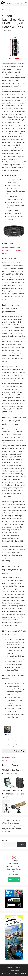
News (14, 10)
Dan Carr (7, 734)
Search (4, 840)
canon (7, 760)
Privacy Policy (17, 967)
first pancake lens (14, 64)
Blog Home (6, 10)
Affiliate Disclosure (14, 970)
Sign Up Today (14, 879)
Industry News (10, 758)
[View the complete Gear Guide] (14, 937)
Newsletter (9, 967)
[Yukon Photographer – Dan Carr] (12, 2)
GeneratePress (22, 973)
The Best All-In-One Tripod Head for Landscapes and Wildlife (13, 793)
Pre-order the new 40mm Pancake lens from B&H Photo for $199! (12, 250)
